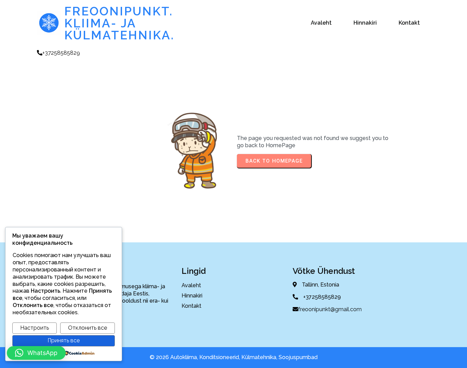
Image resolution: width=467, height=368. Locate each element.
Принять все (64, 340)
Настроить (34, 328)
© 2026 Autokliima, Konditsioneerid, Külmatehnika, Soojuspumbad (234, 357)
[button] (36, 353)
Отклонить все (87, 328)
